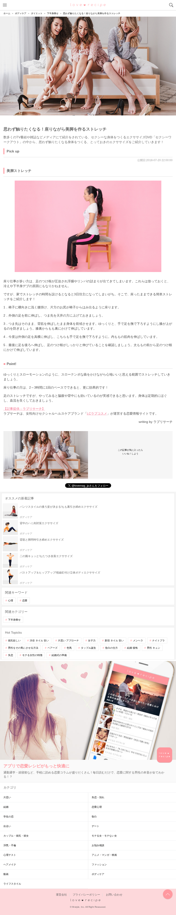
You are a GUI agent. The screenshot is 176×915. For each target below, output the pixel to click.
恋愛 (24, 600)
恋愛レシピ (88, 4)
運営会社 (61, 894)
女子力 (92, 640)
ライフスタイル (12, 883)
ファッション (99, 864)
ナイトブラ (158, 640)
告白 (94, 816)
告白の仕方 (111, 647)
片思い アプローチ (68, 640)
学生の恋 (8, 816)
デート (95, 826)
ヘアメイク (9, 864)
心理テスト (9, 855)
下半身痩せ (14, 619)
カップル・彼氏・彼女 (16, 835)
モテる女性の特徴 (32, 655)
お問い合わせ (114, 894)
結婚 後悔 (132, 647)
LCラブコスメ (97, 413)
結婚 (5, 807)
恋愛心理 (97, 807)
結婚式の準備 (59, 655)
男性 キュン (153, 647)
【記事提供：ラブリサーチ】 (24, 409)
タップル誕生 (88, 647)
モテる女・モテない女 (104, 835)
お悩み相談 (98, 845)
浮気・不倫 (9, 845)
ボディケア (98, 874)
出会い (7, 826)
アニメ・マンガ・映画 (104, 855)
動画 (5, 874)
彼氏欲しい (14, 640)
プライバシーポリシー (86, 894)
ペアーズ (52, 647)
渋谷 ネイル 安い (39, 640)
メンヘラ (138, 640)
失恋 (10, 655)
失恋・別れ (98, 797)
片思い (7, 797)
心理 (10, 600)
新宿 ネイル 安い (114, 640)
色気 (69, 647)
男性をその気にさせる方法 (23, 647)
